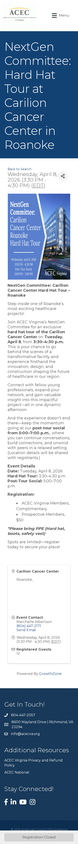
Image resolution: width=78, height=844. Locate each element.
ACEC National (16, 772)
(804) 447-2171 (28, 626)
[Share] (63, 176)
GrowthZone (50, 674)
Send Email (26, 630)
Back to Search (19, 169)
